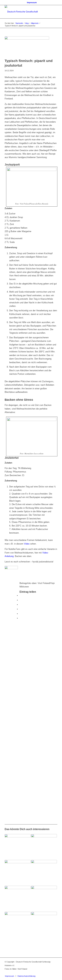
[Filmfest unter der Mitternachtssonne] (44, 847)
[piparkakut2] (27, 46)
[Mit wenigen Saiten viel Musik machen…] (17, 847)
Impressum (32, 2)
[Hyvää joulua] (44, 899)
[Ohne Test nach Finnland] (17, 873)
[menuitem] (31, 2)
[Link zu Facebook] (44, 972)
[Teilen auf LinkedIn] (20, 613)
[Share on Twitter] (20, 604)
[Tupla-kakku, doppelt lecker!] (44, 873)
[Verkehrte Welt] (44, 925)
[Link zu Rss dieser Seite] (54, 972)
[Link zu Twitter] (49, 972)
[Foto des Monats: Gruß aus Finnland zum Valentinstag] (17, 899)
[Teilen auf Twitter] (20, 600)
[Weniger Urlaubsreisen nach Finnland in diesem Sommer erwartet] (17, 925)
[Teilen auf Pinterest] (20, 609)
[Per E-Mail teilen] (20, 618)
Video (26, 544)
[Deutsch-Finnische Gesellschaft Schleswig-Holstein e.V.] (26, 11)
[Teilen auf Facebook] (20, 595)
